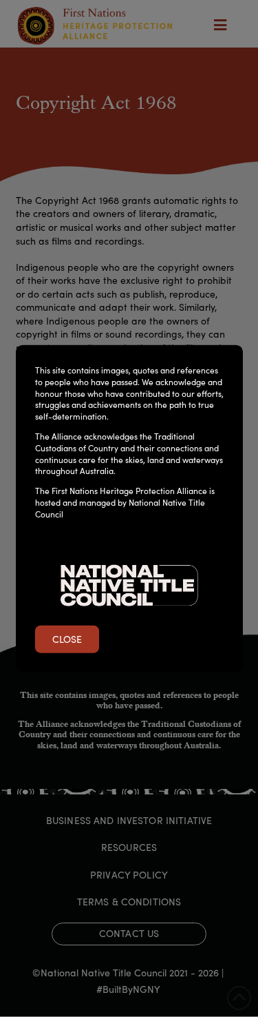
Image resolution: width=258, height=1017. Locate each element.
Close (67, 639)
